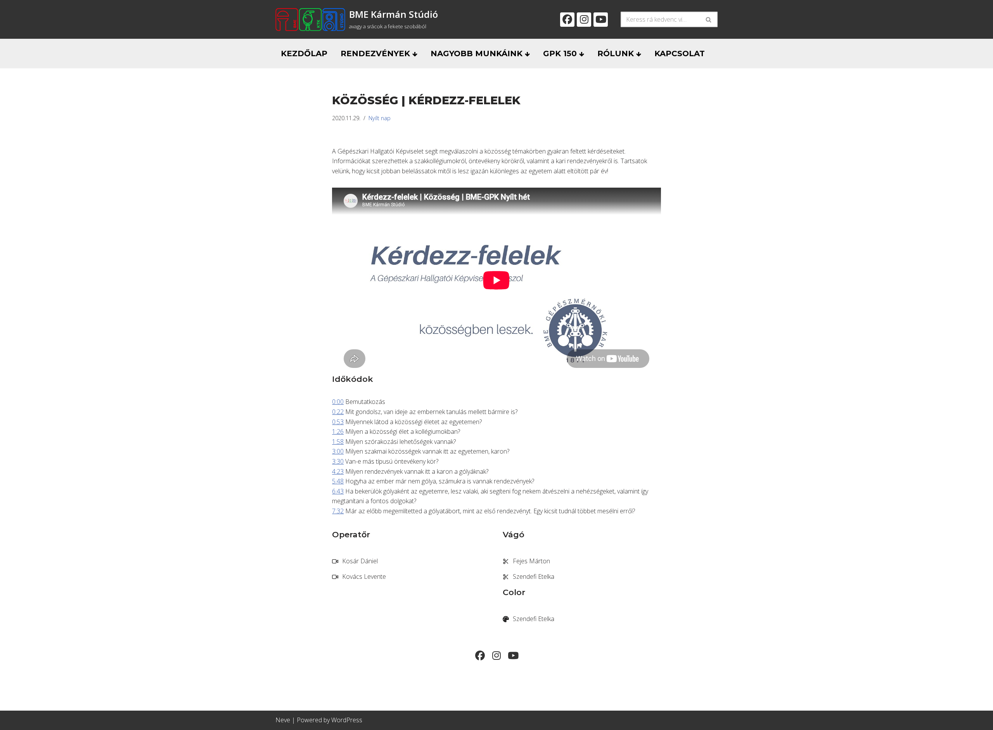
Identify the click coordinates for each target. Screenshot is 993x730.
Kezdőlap (304, 53)
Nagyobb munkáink (478, 53)
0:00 (338, 401)
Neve (282, 720)
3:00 (338, 451)
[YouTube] (600, 19)
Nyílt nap (379, 118)
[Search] (709, 19)
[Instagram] (584, 19)
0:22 (338, 411)
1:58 (338, 441)
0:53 (338, 422)
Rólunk (616, 53)
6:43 (338, 491)
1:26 (338, 431)
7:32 (338, 511)
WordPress (346, 720)
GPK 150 (561, 53)
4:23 (338, 471)
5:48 (338, 481)
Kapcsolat (679, 53)
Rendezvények (376, 53)
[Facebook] (567, 19)
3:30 (338, 461)
